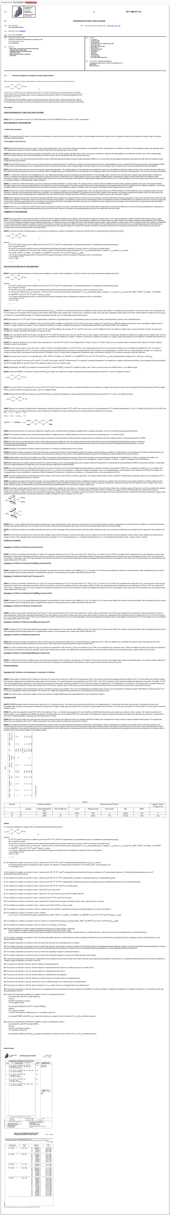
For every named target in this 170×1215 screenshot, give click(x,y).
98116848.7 (22, 31)
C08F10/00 (117, 26)
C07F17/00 (110, 26)
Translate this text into (6, 2)
